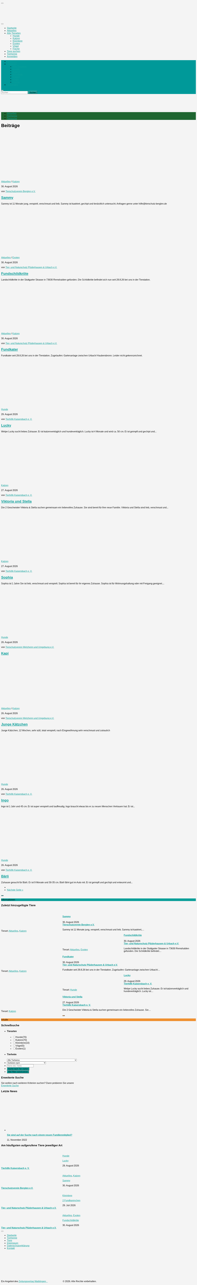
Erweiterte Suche (10, 1085)
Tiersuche (12, 118)
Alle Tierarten (14, 33)
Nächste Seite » (15, 890)
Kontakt (11, 1248)
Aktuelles (11, 30)
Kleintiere (17, 41)
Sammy (7, 197)
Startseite (12, 28)
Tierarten (12, 64)
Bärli (5, 876)
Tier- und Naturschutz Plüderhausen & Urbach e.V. (31, 267)
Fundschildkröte (14, 273)
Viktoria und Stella (16, 501)
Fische (16, 48)
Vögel (16, 46)
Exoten (16, 43)
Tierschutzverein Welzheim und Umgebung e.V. (29, 647)
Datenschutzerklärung (18, 1245)
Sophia (7, 577)
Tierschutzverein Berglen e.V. (20, 191)
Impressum (12, 1243)
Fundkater (9, 349)
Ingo (5, 800)
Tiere (9, 1240)
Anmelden (12, 56)
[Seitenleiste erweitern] (2, 895)
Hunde (16, 36)
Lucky (6, 425)
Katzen (16, 38)
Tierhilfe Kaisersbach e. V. (18, 419)
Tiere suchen (13, 51)
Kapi (5, 653)
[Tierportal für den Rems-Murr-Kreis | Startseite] (25, 18)
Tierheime (12, 54)
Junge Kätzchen (14, 724)
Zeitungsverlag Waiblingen (33, 1281)
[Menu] (2, 23)
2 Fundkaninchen (71, 1200)
